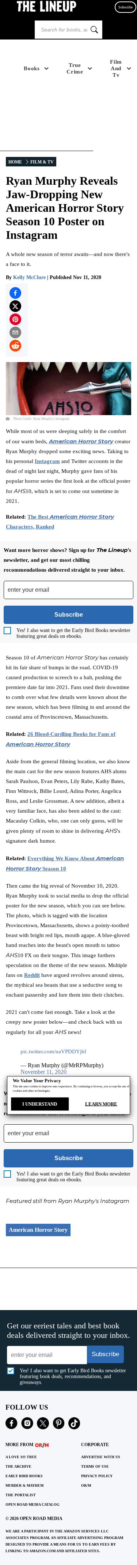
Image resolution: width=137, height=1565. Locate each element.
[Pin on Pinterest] (15, 319)
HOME (15, 162)
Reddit (32, 975)
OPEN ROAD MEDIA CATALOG (32, 1504)
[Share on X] (15, 306)
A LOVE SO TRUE (21, 1457)
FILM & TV (42, 162)
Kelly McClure (29, 277)
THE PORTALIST (20, 1495)
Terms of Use (95, 1466)
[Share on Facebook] (15, 293)
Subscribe (125, 7)
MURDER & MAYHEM (24, 1485)
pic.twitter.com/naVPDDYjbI (53, 1051)
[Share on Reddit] (15, 345)
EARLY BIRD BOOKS (24, 1476)
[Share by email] (15, 332)
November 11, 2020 (43, 1072)
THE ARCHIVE (18, 1466)
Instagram (47, 461)
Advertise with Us (100, 1457)
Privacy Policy (97, 1476)
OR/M (86, 1485)
